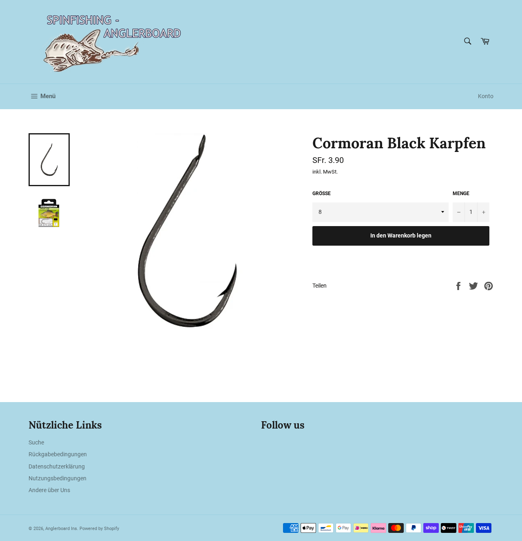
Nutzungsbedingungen (57, 478)
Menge (461, 193)
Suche (36, 442)
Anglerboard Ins (61, 528)
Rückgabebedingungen (58, 454)
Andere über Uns (49, 490)
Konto (485, 96)
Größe (321, 193)
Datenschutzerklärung (57, 466)
